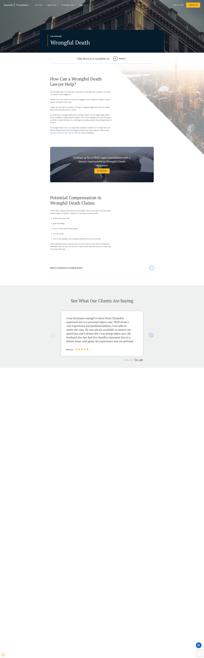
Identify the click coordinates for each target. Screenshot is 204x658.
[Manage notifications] (3, 654)
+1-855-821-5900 (178, 5)
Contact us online (56, 133)
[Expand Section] (151, 268)
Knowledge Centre (68, 5)
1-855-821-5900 (72, 133)
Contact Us (193, 5)
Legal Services (51, 5)
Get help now (102, 171)
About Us (82, 5)
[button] (151, 335)
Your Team (38, 5)
